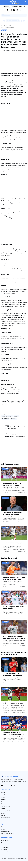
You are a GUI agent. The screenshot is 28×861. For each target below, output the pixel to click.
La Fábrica (3, 813)
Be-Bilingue (4, 849)
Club (2, 801)
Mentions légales (5, 831)
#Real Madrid (5, 418)
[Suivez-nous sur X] (14, 10)
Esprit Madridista (5, 840)
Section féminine (5, 817)
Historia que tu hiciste (6, 811)
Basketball (3, 799)
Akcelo (2, 843)
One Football (4, 852)
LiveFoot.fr (6, 6)
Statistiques (4, 820)
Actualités (8, 26)
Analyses (3, 797)
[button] (3, 2)
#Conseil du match (7, 416)
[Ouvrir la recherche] (25, 2)
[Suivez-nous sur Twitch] (20, 10)
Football (3, 808)
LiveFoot (3, 845)
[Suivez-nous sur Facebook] (7, 10)
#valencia (13, 418)
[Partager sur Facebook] (15, 401)
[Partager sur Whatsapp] (12, 401)
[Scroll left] (2, 6)
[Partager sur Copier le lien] (22, 401)
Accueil (3, 26)
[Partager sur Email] (19, 401)
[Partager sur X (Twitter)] (8, 401)
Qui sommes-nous (6, 827)
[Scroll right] (26, 6)
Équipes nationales (5, 806)
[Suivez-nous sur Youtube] (17, 10)
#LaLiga (16, 416)
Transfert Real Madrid (17, 6)
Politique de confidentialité (8, 833)
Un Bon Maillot (4, 847)
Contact (3, 829)
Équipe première (5, 804)
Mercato (3, 815)
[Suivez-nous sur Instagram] (11, 10)
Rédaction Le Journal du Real (19, 50)
